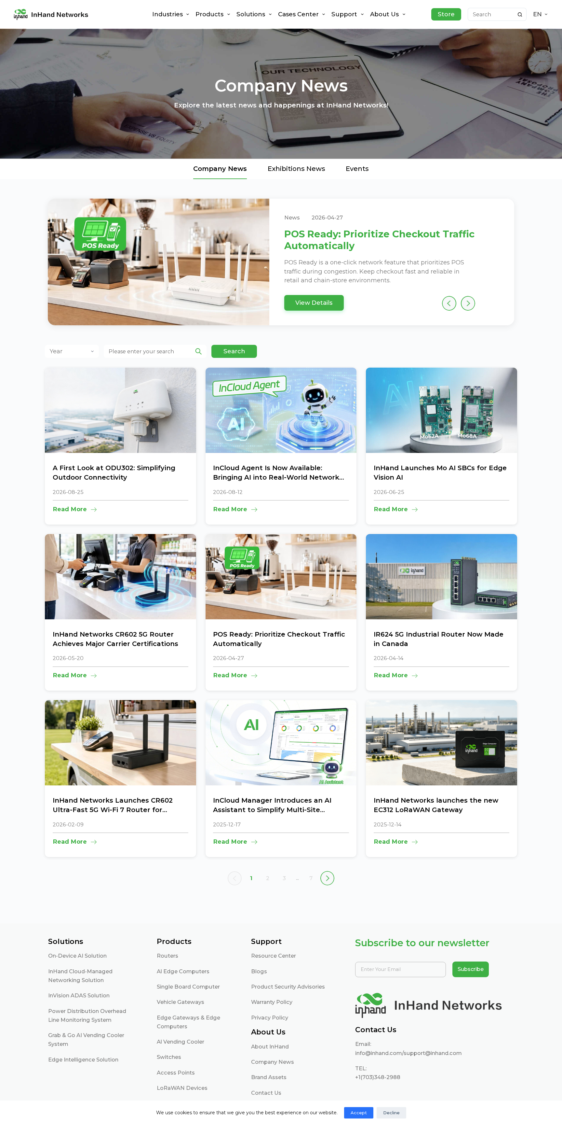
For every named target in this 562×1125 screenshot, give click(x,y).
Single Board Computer (188, 986)
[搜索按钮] (520, 14)
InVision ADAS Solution (79, 995)
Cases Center (298, 14)
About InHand (270, 1046)
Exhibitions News (296, 169)
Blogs (259, 971)
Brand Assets (269, 1077)
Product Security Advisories (288, 986)
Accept (359, 1112)
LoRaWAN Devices (182, 1088)
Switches (169, 1057)
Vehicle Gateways (180, 1002)
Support (344, 14)
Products (209, 14)
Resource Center (273, 955)
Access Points (176, 1072)
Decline (391, 1112)
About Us (384, 14)
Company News (272, 1062)
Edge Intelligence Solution (83, 1059)
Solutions (250, 14)
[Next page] (327, 878)
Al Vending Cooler (180, 1041)
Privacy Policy (269, 1017)
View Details (313, 302)
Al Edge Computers (183, 971)
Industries (167, 14)
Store (446, 14)
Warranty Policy (271, 1002)
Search (234, 351)
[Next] (468, 303)
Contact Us (266, 1093)
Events (357, 169)
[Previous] (449, 303)
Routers (167, 955)
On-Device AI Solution (77, 955)
